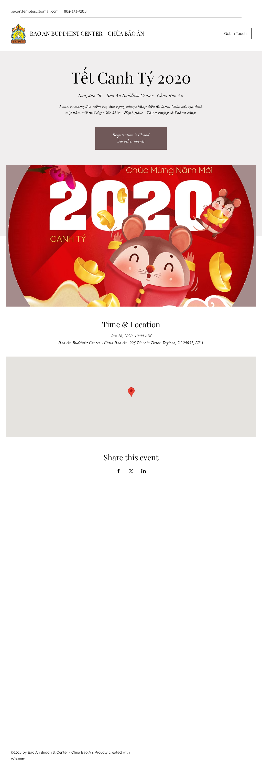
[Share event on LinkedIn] (143, 471)
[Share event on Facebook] (118, 471)
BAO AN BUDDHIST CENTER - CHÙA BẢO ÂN (87, 33)
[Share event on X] (131, 471)
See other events (131, 141)
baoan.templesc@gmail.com (35, 11)
